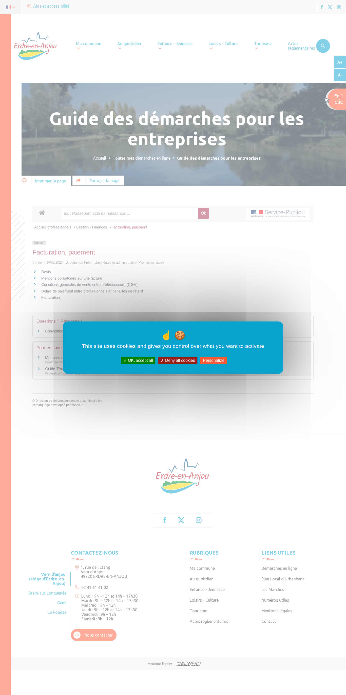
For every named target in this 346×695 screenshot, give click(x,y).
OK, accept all (140, 360)
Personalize (213, 360)
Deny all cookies (179, 360)
